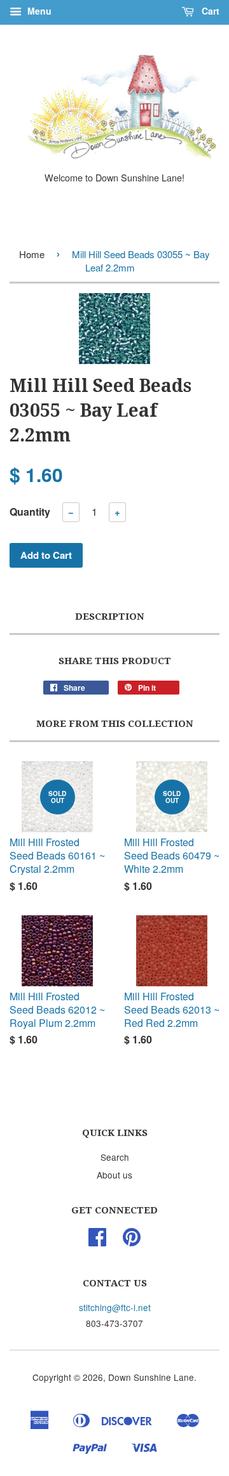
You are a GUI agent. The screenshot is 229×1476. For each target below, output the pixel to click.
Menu (38, 10)
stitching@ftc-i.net (115, 1307)
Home (32, 254)
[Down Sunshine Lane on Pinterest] (131, 1240)
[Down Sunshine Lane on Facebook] (97, 1240)
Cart (209, 10)
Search (115, 1157)
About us (114, 1174)
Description (109, 616)
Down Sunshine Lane (151, 1377)
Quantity (30, 511)
